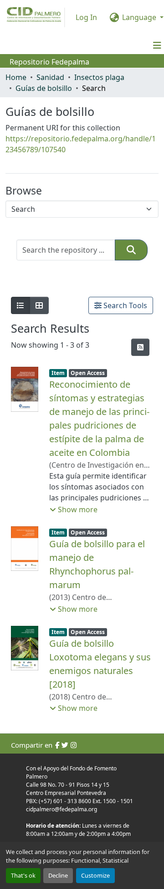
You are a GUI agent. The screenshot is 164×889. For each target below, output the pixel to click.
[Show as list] (20, 305)
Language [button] (139, 17)
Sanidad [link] (50, 77)
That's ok (23, 875)
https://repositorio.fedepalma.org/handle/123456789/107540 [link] (80, 144)
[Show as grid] (39, 305)
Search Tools (124, 305)
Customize (95, 875)
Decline (58, 875)
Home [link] (15, 77)
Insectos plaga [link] (99, 77)
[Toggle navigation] (157, 45)
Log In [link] (86, 17)
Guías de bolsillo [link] (43, 88)
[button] (131, 250)
